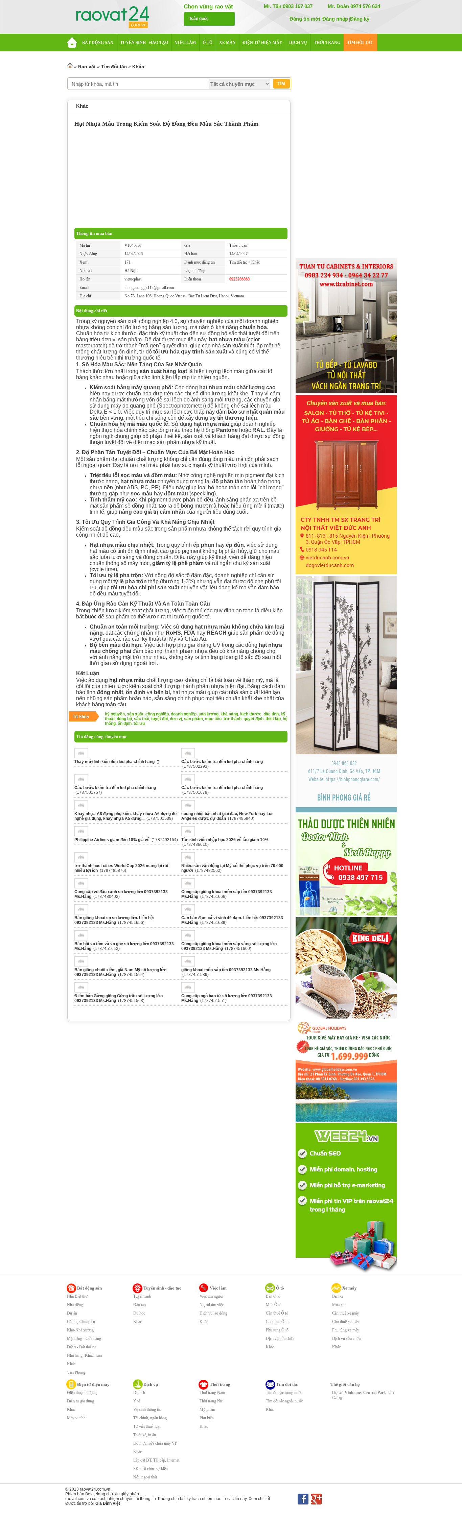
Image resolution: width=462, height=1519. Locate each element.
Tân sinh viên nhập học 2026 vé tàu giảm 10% (225, 839)
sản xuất (135, 714)
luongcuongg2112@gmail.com (149, 287)
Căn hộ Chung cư (81, 1321)
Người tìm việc (212, 1304)
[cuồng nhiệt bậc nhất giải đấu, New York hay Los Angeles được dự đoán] (190, 809)
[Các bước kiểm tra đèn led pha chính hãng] (190, 757)
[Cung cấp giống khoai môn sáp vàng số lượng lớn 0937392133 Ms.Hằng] (190, 939)
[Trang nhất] (70, 66)
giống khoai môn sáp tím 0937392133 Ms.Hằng (226, 969)
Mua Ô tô (273, 1304)
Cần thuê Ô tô (277, 1313)
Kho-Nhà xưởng (80, 1330)
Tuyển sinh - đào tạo (162, 1288)
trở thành (232, 718)
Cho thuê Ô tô (277, 1321)
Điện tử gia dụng (80, 1401)
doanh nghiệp (184, 714)
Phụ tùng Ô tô (277, 1330)
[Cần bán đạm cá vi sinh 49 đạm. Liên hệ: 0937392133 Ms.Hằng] (190, 913)
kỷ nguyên (115, 714)
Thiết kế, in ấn (144, 1434)
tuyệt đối (159, 718)
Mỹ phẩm (207, 1409)
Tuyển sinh (142, 1296)
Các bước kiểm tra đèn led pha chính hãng (222, 761)
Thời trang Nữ (211, 1401)
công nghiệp (157, 714)
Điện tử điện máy (93, 1384)
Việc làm (218, 1288)
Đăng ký (359, 19)
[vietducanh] (346, 572)
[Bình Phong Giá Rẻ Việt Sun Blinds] (346, 811)
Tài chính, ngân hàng (150, 1418)
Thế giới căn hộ (345, 1384)
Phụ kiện (207, 1418)
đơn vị (176, 718)
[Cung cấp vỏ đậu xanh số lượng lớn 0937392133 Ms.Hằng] (83, 887)
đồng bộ (124, 718)
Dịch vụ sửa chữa (280, 1338)
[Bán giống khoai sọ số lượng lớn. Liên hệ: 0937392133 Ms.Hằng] (83, 913)
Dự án (72, 1313)
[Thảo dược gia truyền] (346, 914)
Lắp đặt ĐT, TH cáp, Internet (156, 1460)
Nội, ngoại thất (145, 1477)
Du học (139, 1313)
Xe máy (349, 1288)
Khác (138, 66)
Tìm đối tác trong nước (284, 1392)
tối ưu (139, 723)
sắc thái (141, 718)
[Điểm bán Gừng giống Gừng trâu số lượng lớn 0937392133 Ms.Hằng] (83, 991)
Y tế (136, 1401)
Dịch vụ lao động (213, 1313)
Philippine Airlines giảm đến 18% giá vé (111, 839)
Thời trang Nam (212, 1392)
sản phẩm (193, 718)
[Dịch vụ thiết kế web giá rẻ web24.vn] (346, 1272)
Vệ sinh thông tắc (147, 1409)
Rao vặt (87, 66)
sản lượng (208, 714)
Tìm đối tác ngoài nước (284, 1401)
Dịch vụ (150, 1384)
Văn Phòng (76, 1372)
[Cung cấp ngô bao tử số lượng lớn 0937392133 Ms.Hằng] (190, 991)
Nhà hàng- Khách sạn (84, 1355)
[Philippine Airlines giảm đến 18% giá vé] (83, 835)
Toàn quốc (199, 18)
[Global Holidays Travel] (346, 1120)
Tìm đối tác (114, 66)
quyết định (253, 718)
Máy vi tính (76, 1418)
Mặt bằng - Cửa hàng (84, 1338)
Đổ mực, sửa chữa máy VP (155, 1443)
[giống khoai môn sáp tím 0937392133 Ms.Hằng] (190, 965)
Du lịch (139, 1392)
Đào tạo (139, 1304)
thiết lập (273, 718)
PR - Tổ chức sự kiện (150, 1468)
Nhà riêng (75, 1304)
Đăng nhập (335, 19)
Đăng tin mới (305, 19)
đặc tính (271, 714)
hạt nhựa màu (227, 339)
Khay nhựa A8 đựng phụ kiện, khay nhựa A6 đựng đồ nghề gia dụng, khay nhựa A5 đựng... (125, 816)
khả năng (229, 714)
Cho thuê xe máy (345, 1321)
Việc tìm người (211, 1296)
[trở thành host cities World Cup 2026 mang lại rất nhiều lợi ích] (83, 861)
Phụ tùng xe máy (345, 1330)
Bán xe (337, 1296)
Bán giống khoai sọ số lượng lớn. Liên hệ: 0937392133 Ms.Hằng (114, 920)
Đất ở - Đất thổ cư (81, 1347)
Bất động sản (89, 1288)
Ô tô (280, 1288)
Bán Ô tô (273, 1296)
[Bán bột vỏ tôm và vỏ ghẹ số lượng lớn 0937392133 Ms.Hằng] (83, 939)
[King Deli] (346, 1017)
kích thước (250, 714)
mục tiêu (213, 718)
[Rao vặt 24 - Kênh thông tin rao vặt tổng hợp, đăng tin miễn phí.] (119, 17)
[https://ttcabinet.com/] (346, 392)
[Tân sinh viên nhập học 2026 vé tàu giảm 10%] (190, 835)
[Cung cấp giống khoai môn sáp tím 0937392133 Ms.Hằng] (190, 887)
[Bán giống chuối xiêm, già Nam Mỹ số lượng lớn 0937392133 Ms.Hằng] (83, 965)
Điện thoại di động (82, 1392)
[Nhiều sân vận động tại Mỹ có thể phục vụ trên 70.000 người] (190, 861)
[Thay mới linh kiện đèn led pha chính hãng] (83, 757)
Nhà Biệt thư (77, 1296)
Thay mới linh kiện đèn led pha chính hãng (114, 761)
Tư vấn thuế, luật (146, 1426)
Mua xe (338, 1304)
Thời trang (220, 1384)
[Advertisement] (180, 177)
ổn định (125, 723)
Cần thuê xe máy (345, 1313)
